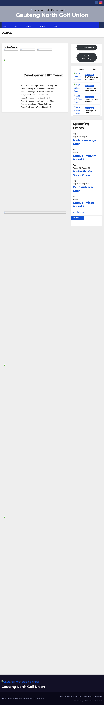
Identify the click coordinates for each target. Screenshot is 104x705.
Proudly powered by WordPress (12, 698)
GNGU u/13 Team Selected (91, 100)
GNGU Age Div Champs (90, 112)
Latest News (89, 74)
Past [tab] (95, 69)
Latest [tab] (80, 69)
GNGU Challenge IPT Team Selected (91, 79)
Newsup (30, 698)
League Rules (98, 696)
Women (28, 26)
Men (15, 26)
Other (56, 26)
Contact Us (98, 701)
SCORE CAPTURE (86, 57)
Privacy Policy (78, 701)
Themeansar (40, 698)
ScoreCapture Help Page (73, 696)
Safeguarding (89, 701)
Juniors (42, 26)
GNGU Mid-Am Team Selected (91, 89)
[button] (101, 25)
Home (4, 26)
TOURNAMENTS (86, 47)
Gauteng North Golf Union (52, 15)
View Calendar (78, 212)
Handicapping (87, 696)
